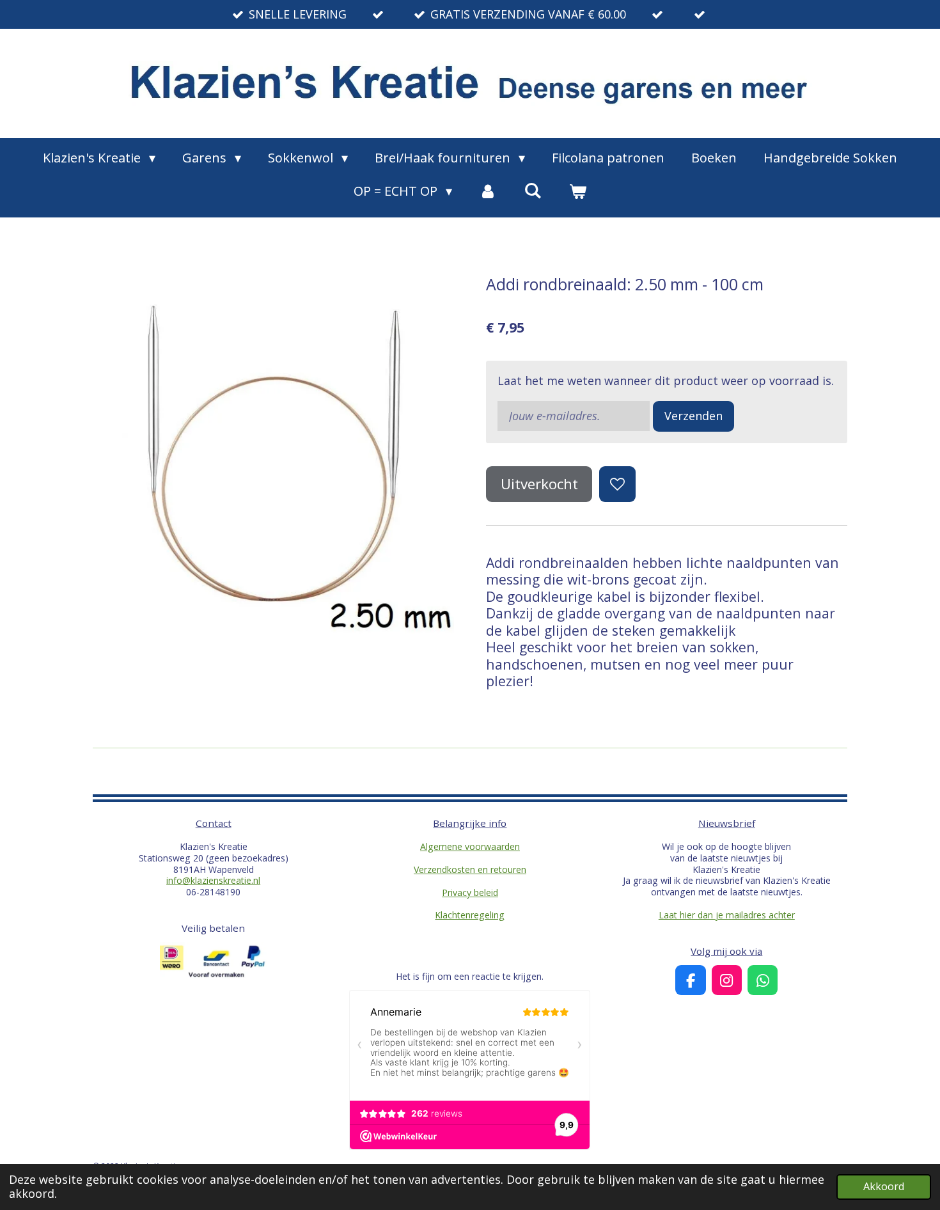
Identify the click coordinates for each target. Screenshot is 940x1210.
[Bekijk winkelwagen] (577, 191)
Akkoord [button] (883, 1186)
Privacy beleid (470, 892)
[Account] (488, 191)
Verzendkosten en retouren (470, 869)
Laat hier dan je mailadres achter (727, 915)
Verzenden (693, 415)
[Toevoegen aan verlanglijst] (617, 484)
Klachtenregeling (470, 915)
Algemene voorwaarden (470, 846)
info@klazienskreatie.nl (213, 880)
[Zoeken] (532, 190)
